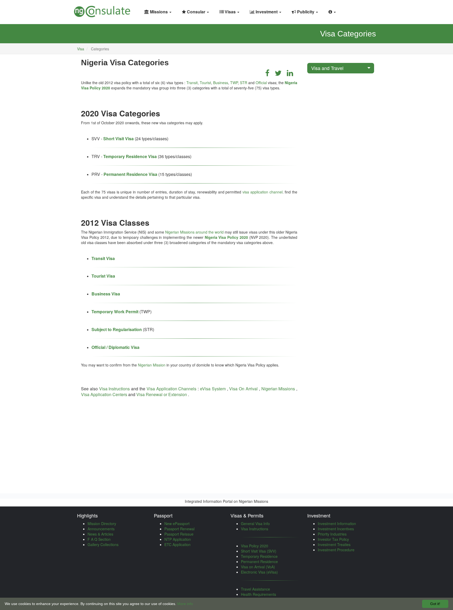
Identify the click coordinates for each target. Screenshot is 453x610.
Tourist (205, 82)
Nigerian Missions (278, 389)
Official (261, 82)
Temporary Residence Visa (130, 156)
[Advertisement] (189, 445)
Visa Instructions (114, 389)
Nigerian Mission (151, 365)
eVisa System (213, 389)
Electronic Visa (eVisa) (259, 572)
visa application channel (262, 192)
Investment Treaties (334, 544)
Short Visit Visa (118, 139)
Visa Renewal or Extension (161, 394)
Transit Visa (103, 258)
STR (243, 82)
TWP (234, 82)
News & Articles (100, 534)
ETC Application (177, 544)
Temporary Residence (259, 556)
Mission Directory (102, 523)
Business (220, 82)
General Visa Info (255, 523)
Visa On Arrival (243, 389)
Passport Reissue (178, 534)
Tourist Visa (103, 276)
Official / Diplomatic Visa (115, 347)
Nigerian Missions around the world (194, 232)
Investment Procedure (336, 549)
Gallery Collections (103, 544)
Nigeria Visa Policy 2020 (226, 237)
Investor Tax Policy (333, 539)
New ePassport (177, 523)
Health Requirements (258, 594)
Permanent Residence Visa (130, 174)
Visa (80, 48)
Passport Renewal (179, 528)
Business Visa (105, 294)
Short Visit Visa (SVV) (258, 551)
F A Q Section (99, 539)
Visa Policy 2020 (254, 545)
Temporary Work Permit (114, 312)
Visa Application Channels (172, 389)
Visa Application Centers (104, 394)
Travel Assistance (255, 589)
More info (185, 604)
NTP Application (177, 539)
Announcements (101, 528)
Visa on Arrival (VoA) (258, 566)
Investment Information (337, 523)
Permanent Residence (259, 561)
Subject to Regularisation (116, 329)
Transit (192, 82)
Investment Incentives (336, 528)
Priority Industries (332, 534)
